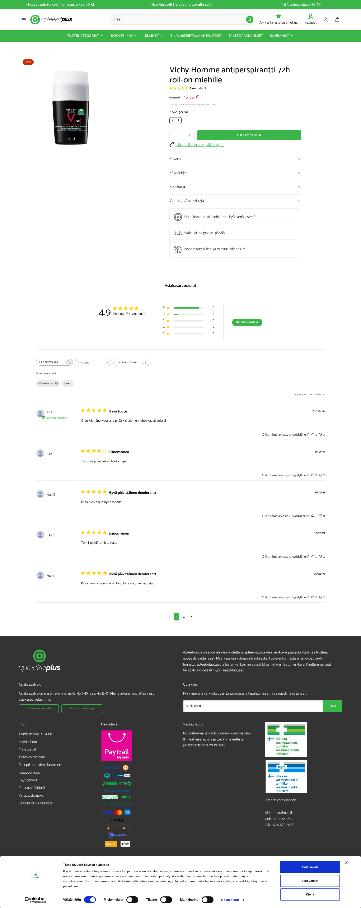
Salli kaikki (310, 867)
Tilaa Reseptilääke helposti (196, 36)
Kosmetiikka (122, 36)
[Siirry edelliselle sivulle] (169, 616)
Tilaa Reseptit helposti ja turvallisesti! (131, 4)
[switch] (132, 899)
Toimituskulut (191, 105)
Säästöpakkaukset (246, 36)
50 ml (175, 120)
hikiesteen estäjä (48, 383)
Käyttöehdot (28, 780)
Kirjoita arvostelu (247, 322)
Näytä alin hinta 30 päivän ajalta (200, 145)
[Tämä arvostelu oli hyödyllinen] (312, 435)
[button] (24, 20)
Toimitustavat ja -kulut (35, 734)
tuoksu (68, 383)
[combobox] (93, 362)
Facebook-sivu (29, 772)
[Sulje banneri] (346, 862)
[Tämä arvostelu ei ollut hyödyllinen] (320, 435)
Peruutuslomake (31, 795)
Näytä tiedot (230, 900)
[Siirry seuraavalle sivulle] (191, 616)
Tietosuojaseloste (32, 757)
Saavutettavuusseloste (36, 803)
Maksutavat (27, 749)
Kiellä (310, 894)
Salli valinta (309, 881)
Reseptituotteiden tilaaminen (40, 765)
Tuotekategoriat (83, 36)
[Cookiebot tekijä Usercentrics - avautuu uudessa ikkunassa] (35, 900)
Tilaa (332, 706)
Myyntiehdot (28, 742)
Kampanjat (279, 36)
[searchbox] (50, 362)
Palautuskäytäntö (32, 788)
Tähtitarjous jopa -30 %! (252, 4)
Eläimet (152, 36)
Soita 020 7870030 (82, 708)
